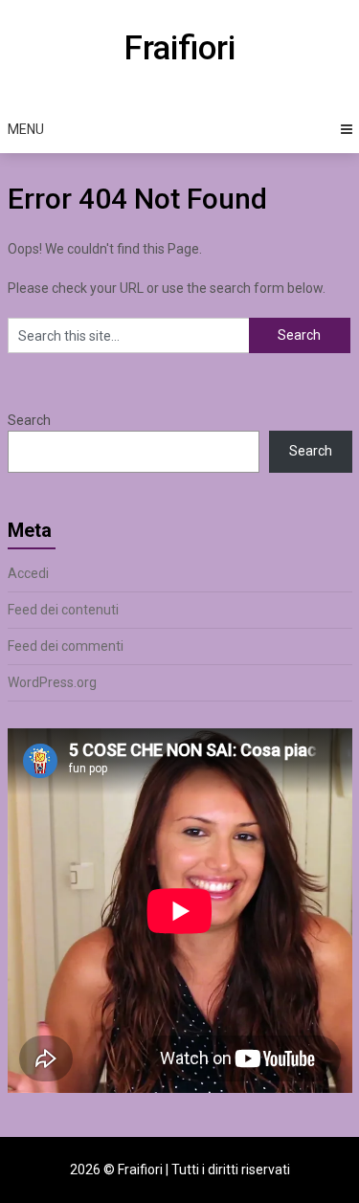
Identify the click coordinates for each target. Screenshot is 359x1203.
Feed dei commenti (65, 646)
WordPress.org (52, 682)
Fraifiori (179, 48)
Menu (26, 129)
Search (29, 420)
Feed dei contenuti (63, 609)
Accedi (28, 573)
